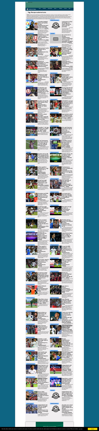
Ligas (55, 8)
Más (69, 8)
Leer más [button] (80, 428)
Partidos (44, 8)
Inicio (40, 8)
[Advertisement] (19, 19)
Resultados (50, 8)
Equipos (60, 8)
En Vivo (65, 8)
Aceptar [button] (92, 428)
